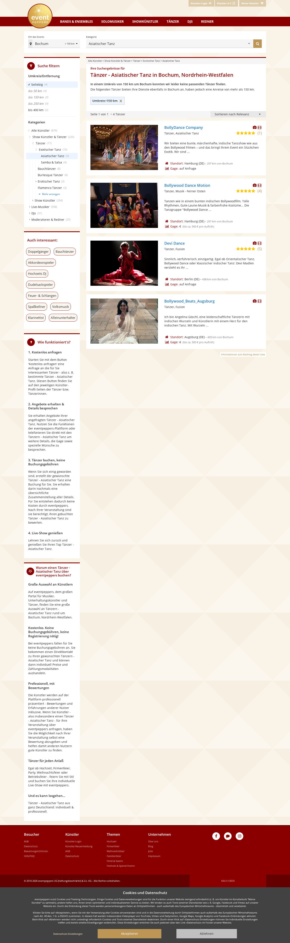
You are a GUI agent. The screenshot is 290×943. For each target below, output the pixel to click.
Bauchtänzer (65, 251)
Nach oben (228, 880)
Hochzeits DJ (37, 273)
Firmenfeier (113, 846)
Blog (150, 846)
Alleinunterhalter (63, 317)
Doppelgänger (38, 251)
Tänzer (173, 21)
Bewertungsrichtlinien (36, 851)
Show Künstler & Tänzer (117, 60)
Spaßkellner (36, 306)
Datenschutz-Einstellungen (68, 933)
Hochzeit (111, 841)
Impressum (154, 856)
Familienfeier (114, 856)
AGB (26, 841)
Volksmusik (60, 306)
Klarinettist (36, 317)
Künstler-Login (73, 841)
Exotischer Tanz (151, 60)
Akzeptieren (129, 934)
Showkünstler (145, 21)
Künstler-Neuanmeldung (78, 846)
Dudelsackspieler (40, 284)
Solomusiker (112, 21)
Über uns (153, 841)
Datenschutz (31, 846)
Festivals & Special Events (121, 865)
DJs (190, 21)
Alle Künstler (95, 60)
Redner (207, 21)
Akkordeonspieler (41, 262)
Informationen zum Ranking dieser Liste (243, 354)
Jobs (150, 851)
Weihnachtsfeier (115, 851)
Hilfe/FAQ (29, 856)
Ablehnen (207, 934)
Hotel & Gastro (115, 860)
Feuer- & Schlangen (42, 295)
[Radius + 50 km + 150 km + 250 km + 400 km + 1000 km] (71, 44)
